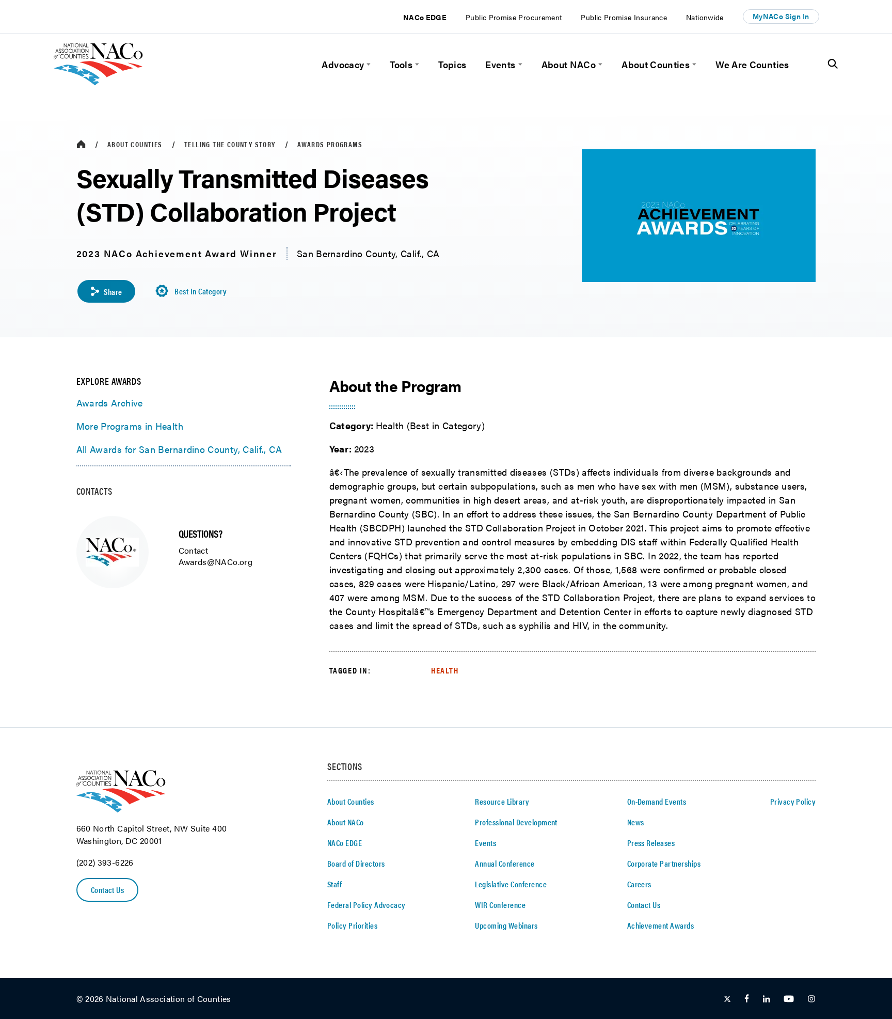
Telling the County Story (230, 144)
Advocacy (343, 64)
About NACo (568, 64)
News (635, 822)
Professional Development (516, 822)
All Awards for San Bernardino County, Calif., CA (179, 449)
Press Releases (651, 843)
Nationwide (705, 17)
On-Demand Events (657, 801)
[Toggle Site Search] (832, 64)
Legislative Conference (511, 884)
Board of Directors (356, 863)
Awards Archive (109, 402)
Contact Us (107, 890)
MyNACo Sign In (781, 16)
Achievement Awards (660, 925)
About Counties (656, 64)
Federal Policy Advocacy (366, 905)
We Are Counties (752, 64)
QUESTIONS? (200, 533)
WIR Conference (500, 905)
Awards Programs (329, 144)
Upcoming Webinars (506, 925)
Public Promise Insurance (624, 17)
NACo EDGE (425, 17)
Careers (639, 884)
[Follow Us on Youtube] (789, 999)
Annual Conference (504, 863)
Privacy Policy (793, 801)
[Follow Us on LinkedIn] (766, 999)
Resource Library (502, 801)
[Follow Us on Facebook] (746, 999)
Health (445, 670)
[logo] (98, 81)
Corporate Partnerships (664, 863)
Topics (452, 64)
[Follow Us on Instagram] (811, 999)
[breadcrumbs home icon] (81, 144)
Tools (401, 64)
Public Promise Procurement (514, 17)
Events (500, 64)
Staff (334, 884)
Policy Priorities (352, 925)
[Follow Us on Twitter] (727, 999)
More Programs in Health (129, 425)
